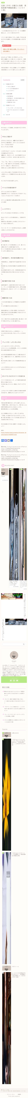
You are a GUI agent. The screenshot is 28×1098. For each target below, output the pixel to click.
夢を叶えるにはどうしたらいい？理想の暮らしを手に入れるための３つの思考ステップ (14, 693)
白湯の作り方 (9, 84)
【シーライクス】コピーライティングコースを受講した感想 (14, 715)
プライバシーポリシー (11, 1094)
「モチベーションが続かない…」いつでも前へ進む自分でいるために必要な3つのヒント (14, 708)
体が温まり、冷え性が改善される (15, 98)
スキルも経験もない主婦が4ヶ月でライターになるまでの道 (14, 721)
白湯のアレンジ (10, 105)
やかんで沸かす (11, 86)
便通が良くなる (11, 102)
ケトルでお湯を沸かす (13, 88)
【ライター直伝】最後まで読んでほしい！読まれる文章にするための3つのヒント (14, 701)
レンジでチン (10, 90)
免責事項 (19, 1094)
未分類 (3, 2)
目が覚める (10, 96)
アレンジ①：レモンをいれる (14, 108)
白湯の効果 (9, 94)
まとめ (8, 114)
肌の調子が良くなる (12, 100)
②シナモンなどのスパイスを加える (15, 110)
